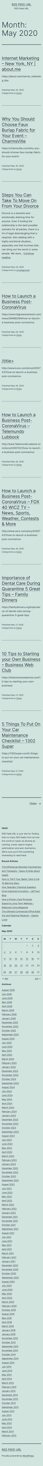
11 (5, 959)
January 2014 (9, 1391)
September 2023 (10, 1132)
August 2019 (8, 1314)
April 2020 (7, 1298)
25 (4, 972)
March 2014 (8, 1383)
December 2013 (10, 1395)
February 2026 (9, 1014)
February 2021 (9, 1257)
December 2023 (10, 1119)
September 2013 (10, 1407)
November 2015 (10, 1338)
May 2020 (7, 1293)
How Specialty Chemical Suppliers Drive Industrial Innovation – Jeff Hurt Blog (21, 891)
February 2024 (9, 1111)
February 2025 (9, 1063)
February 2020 (9, 1306)
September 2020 (10, 1277)
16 (32, 959)
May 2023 (7, 1148)
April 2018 (7, 1322)
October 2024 (9, 1079)
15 (27, 959)
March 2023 (8, 1156)
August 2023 (8, 1136)
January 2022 (9, 1213)
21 (21, 965)
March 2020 (8, 1302)
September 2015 (10, 1346)
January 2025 (9, 1067)
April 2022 (7, 1200)
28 (21, 972)
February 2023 (9, 1160)
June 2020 (7, 1289)
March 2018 (8, 1326)
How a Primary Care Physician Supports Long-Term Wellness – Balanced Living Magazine (18, 903)
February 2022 (9, 1208)
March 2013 (8, 1431)
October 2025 (9, 1030)
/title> (8, 361)
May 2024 (7, 1099)
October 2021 (9, 1225)
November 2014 (10, 1350)
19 (10, 965)
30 (32, 972)
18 (5, 965)
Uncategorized (23, 270)
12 (10, 959)
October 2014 (9, 1354)
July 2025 (7, 1042)
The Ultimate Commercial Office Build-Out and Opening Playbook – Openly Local (21, 915)
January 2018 (8, 1330)
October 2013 (9, 1403)
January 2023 (9, 1164)
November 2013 (10, 1399)
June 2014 (7, 1370)
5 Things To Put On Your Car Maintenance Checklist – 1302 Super (21, 735)
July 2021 (6, 1237)
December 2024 (10, 1071)
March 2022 (8, 1204)
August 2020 (8, 1281)
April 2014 (7, 1379)
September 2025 (10, 1034)
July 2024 (7, 1091)
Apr (6, 978)
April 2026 (7, 1006)
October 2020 (9, 1273)
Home (19, 93)
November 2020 (10, 1269)
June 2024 (7, 1095)
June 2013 (7, 1419)
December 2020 (10, 1265)
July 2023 (7, 1140)
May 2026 (7, 1002)
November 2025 (10, 1026)
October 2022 (9, 1176)
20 (16, 965)
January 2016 (8, 1334)
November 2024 (10, 1075)
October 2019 (9, 1310)
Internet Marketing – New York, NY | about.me (20, 64)
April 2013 (7, 1427)
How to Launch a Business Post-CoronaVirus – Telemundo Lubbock (19, 425)
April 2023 (7, 1152)
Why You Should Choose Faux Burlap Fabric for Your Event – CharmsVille (18, 130)
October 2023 (9, 1128)
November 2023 (10, 1124)
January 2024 (9, 1115)
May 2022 (7, 1196)
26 (10, 972)
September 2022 (10, 1180)
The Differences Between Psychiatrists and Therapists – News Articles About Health (21, 871)
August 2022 (8, 1184)
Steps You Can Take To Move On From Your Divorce (20, 200)
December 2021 (10, 1217)
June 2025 (7, 1047)
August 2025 (8, 1038)
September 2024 (10, 1083)
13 (16, 959)
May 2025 (7, 1051)
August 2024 (8, 1087)
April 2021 (7, 1249)
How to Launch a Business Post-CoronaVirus (19, 301)
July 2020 (7, 1285)
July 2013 (6, 1415)
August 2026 (8, 990)
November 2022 (10, 1172)
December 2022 (10, 1168)
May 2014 (7, 1374)
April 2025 (7, 1055)
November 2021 (10, 1221)
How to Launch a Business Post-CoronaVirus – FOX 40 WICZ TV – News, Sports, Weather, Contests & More (20, 507)
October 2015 (9, 1342)
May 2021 (7, 1245)
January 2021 (8, 1261)
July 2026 (7, 994)
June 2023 (7, 1144)
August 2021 (8, 1233)
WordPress (28, 1456)
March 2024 (8, 1107)
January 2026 (9, 1018)
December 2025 (10, 1022)
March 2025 (8, 1059)
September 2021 (10, 1229)
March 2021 (8, 1253)
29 (27, 972)
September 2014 (10, 1358)
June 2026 (7, 998)
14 (21, 959)
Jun (36, 978)
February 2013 (9, 1435)
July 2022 (7, 1188)
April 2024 (7, 1103)
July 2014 (6, 1366)
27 (16, 972)
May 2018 (7, 1318)
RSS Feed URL (21, 4)
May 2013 (7, 1423)
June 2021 (7, 1241)
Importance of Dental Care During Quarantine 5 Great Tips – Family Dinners (21, 589)
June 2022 (7, 1192)
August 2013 (8, 1411)
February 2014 (9, 1387)
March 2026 (8, 1010)
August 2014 (8, 1362)
